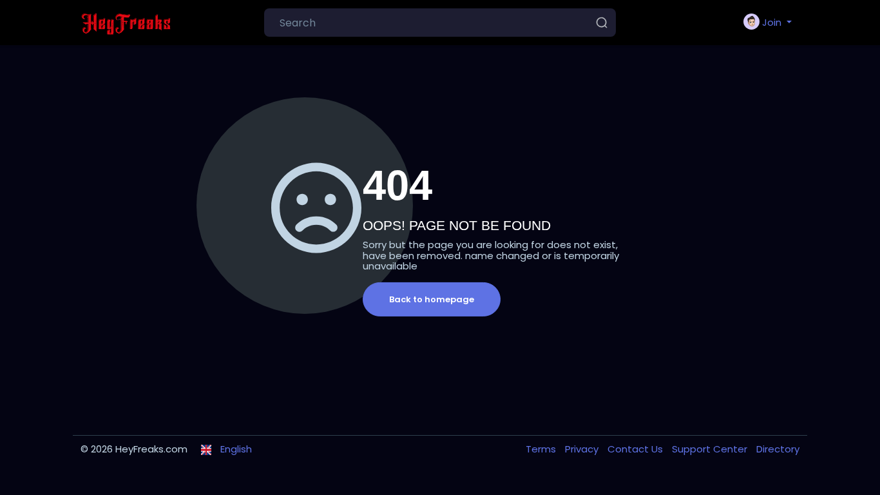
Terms (542, 449)
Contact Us (636, 449)
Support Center (711, 449)
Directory (777, 449)
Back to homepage (431, 299)
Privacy (583, 449)
